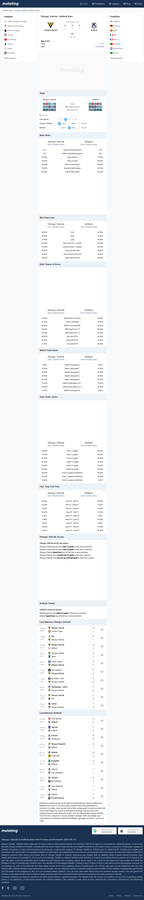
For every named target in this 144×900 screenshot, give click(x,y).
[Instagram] (16, 888)
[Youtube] (23, 888)
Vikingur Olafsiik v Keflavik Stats (27, 11)
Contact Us (138, 896)
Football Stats (7, 11)
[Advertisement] (72, 70)
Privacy (119, 896)
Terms (111, 896)
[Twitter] (10, 888)
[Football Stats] (10, 4)
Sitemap (127, 896)
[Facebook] (4, 888)
